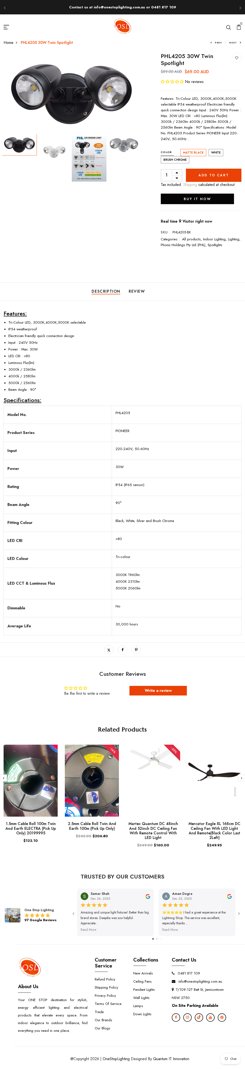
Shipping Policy (106, 987)
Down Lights (142, 1014)
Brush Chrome (175, 160)
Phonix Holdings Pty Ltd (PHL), (184, 245)
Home (8, 42)
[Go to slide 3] (160, 938)
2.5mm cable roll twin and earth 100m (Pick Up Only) (92, 826)
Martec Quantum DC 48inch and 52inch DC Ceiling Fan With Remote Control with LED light (153, 830)
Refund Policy (105, 979)
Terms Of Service (108, 1003)
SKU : (165, 232)
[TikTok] (199, 1017)
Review (137, 291)
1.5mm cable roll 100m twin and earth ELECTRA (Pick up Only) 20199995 (31, 828)
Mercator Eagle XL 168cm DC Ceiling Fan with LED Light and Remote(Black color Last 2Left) (214, 830)
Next (233, 42)
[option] (71, 93)
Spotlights (215, 245)
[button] (173, 81)
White (216, 152)
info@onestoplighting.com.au (199, 981)
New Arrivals (143, 973)
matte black (193, 152)
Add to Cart (214, 175)
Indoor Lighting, (215, 239)
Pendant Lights (144, 989)
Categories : (170, 239)
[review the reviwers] (147, 896)
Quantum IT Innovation (171, 1059)
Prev (218, 42)
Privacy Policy (105, 995)
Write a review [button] (158, 690)
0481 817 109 (188, 973)
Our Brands (103, 1020)
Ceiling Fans (142, 981)
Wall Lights (141, 997)
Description (106, 291)
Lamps (138, 1006)
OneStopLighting (116, 1059)
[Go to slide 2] (156, 938)
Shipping (189, 184)
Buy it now (197, 198)
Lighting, (234, 239)
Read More (88, 929)
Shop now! (166, 7)
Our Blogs (102, 1028)
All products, (192, 239)
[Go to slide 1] (153, 939)
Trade (99, 1012)
